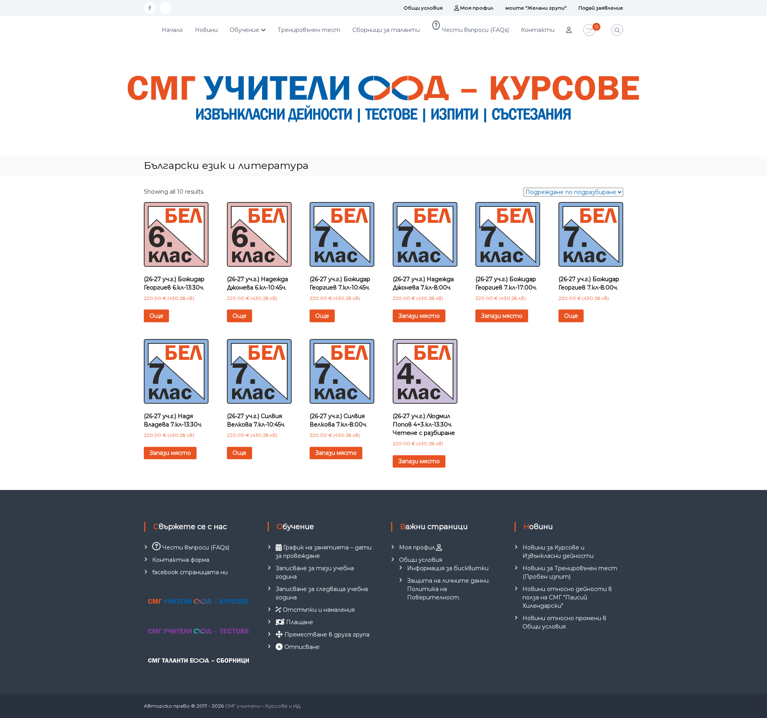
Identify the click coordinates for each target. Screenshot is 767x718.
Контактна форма (180, 559)
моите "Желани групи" (535, 8)
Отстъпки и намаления (318, 609)
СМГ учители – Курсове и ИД (262, 706)
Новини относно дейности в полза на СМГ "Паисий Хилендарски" (567, 597)
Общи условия (423, 8)
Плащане (298, 622)
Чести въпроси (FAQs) (474, 30)
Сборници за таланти (386, 30)
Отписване (301, 647)
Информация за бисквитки (448, 568)
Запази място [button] (419, 315)
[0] (589, 30)
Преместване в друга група (326, 634)
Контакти (537, 30)
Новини (206, 30)
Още (156, 315)
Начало (172, 30)
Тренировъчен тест (309, 30)
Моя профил (476, 8)
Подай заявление (600, 8)
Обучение (244, 30)
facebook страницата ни (190, 572)
